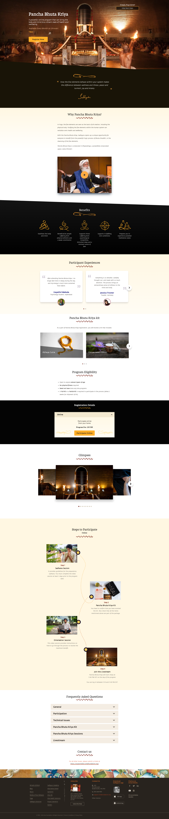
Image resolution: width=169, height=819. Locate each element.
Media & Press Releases (37, 795)
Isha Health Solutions (53, 798)
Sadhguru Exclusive (35, 801)
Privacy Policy (78, 815)
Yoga (31, 798)
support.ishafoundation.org (102, 794)
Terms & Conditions (69, 815)
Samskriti (50, 792)
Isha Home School (52, 788)
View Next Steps (127, 8)
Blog (31, 788)
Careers (49, 805)
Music (32, 792)
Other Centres (96, 798)
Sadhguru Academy (53, 785)
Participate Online (84, 433)
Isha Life (49, 795)
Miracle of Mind (35, 785)
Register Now (38, 39)
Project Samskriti (52, 801)
